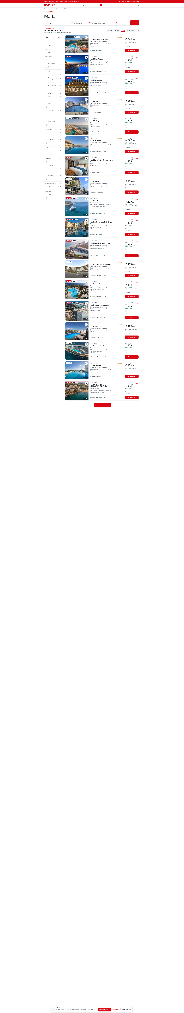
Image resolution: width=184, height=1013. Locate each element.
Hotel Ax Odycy (95, 121)
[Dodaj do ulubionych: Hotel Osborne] (86, 324)
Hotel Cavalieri (95, 201)
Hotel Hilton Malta (96, 284)
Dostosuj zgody (116, 1009)
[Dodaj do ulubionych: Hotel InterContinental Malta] (86, 303)
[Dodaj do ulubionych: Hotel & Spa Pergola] (86, 57)
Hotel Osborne (95, 326)
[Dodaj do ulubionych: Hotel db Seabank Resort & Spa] (86, 241)
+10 (105, 131)
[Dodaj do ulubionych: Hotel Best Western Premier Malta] (86, 158)
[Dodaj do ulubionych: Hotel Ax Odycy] (86, 119)
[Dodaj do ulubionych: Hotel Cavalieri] (86, 199)
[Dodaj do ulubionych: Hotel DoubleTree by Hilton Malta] (86, 262)
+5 (103, 112)
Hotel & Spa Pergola (96, 59)
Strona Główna (47, 8)
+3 (102, 337)
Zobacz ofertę (131, 50)
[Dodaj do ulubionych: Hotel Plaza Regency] (86, 363)
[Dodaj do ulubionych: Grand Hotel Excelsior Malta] (86, 37)
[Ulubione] (134, 5)
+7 (105, 71)
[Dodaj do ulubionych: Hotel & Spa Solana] (86, 78)
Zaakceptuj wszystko (103, 1009)
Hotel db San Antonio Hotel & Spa (101, 222)
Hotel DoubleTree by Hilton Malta (101, 264)
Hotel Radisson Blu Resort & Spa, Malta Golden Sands (98, 386)
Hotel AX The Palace (96, 140)
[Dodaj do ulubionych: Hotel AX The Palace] (86, 138)
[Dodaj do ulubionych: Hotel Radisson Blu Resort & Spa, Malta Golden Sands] (86, 383)
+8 (104, 213)
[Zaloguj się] (138, 5)
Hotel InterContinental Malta (99, 305)
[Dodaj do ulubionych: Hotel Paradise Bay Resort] (86, 344)
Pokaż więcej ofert (102, 405)
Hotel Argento (94, 101)
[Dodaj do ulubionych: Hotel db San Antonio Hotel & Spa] (86, 220)
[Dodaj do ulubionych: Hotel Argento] (86, 99)
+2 (102, 172)
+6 (105, 151)
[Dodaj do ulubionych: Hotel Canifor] (86, 179)
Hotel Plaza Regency (96, 365)
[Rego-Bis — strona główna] (49, 5)
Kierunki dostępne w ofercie (57, 8)
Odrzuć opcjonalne (126, 1009)
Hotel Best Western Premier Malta (101, 160)
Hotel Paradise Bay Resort (98, 346)
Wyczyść (60, 37)
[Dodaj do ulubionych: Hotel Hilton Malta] (86, 282)
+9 (104, 50)
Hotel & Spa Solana (96, 80)
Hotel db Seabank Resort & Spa (100, 243)
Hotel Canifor (94, 181)
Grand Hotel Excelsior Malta (99, 39)
